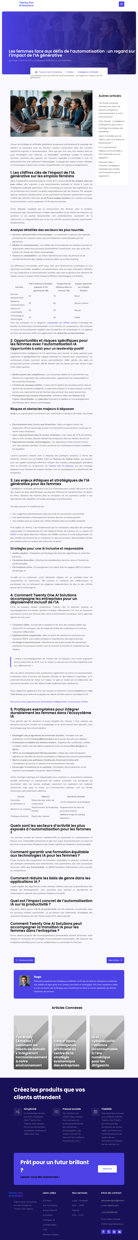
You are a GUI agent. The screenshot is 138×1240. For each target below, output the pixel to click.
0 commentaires (63, 60)
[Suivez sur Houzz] (119, 1232)
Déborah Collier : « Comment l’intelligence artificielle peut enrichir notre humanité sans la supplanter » (109, 169)
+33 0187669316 (109, 1212)
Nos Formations (50, 1205)
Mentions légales (51, 1234)
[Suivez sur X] (109, 1232)
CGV (45, 1229)
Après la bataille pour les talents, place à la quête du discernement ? (111, 139)
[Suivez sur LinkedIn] (114, 1232)
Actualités (47, 1215)
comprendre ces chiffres (58, 322)
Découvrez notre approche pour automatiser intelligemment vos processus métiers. (49, 701)
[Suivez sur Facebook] (103, 1232)
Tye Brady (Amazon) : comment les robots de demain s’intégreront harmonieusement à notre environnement (111, 110)
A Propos (47, 1200)
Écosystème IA (50, 1210)
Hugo (15, 60)
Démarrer (107, 1168)
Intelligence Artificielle (44, 60)
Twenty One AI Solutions (61, 466)
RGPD (13, 534)
